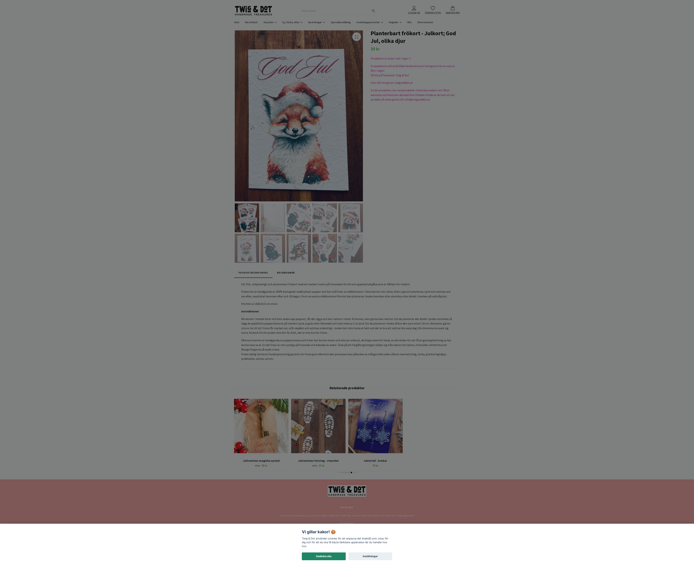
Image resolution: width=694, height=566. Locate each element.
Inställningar (370, 556)
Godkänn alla (323, 556)
